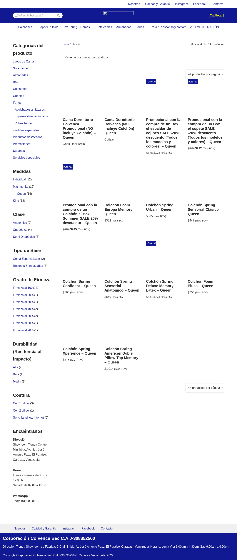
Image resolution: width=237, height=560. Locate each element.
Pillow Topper (24, 123)
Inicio (66, 44)
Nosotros (134, 4)
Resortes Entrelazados (28, 265)
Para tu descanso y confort (168, 27)
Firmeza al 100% (24, 287)
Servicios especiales (26, 157)
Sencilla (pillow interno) (28, 417)
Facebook (199, 4)
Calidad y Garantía (157, 4)
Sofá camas (104, 27)
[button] (34, 27)
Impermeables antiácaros (31, 116)
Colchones (20, 88)
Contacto (217, 4)
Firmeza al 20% (23, 295)
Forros (17, 102)
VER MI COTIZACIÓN (204, 27)
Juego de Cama (23, 61)
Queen (21, 193)
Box (15, 82)
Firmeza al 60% (23, 323)
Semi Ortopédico (24, 236)
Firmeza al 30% (23, 302)
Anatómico (20, 222)
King (16, 200)
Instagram (181, 4)
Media (17, 381)
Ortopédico (20, 229)
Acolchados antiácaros (30, 109)
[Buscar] (58, 15)
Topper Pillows (48, 27)
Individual (19, 179)
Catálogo (216, 15)
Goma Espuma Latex (27, 258)
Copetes (18, 95)
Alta (15, 367)
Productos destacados (27, 137)
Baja (16, 374)
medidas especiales (26, 130)
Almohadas (123, 27)
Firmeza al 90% (23, 330)
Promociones (21, 144)
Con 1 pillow (21, 403)
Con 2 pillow (21, 410)
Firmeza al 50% (23, 316)
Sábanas (19, 150)
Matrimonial (20, 186)
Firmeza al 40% (23, 309)
